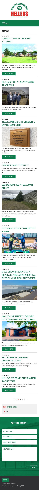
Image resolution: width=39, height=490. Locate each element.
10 (24, 399)
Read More (9, 73)
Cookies (13, 484)
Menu (7, 23)
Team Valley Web (19, 486)
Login (5, 480)
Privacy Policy (6, 484)
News (7, 411)
